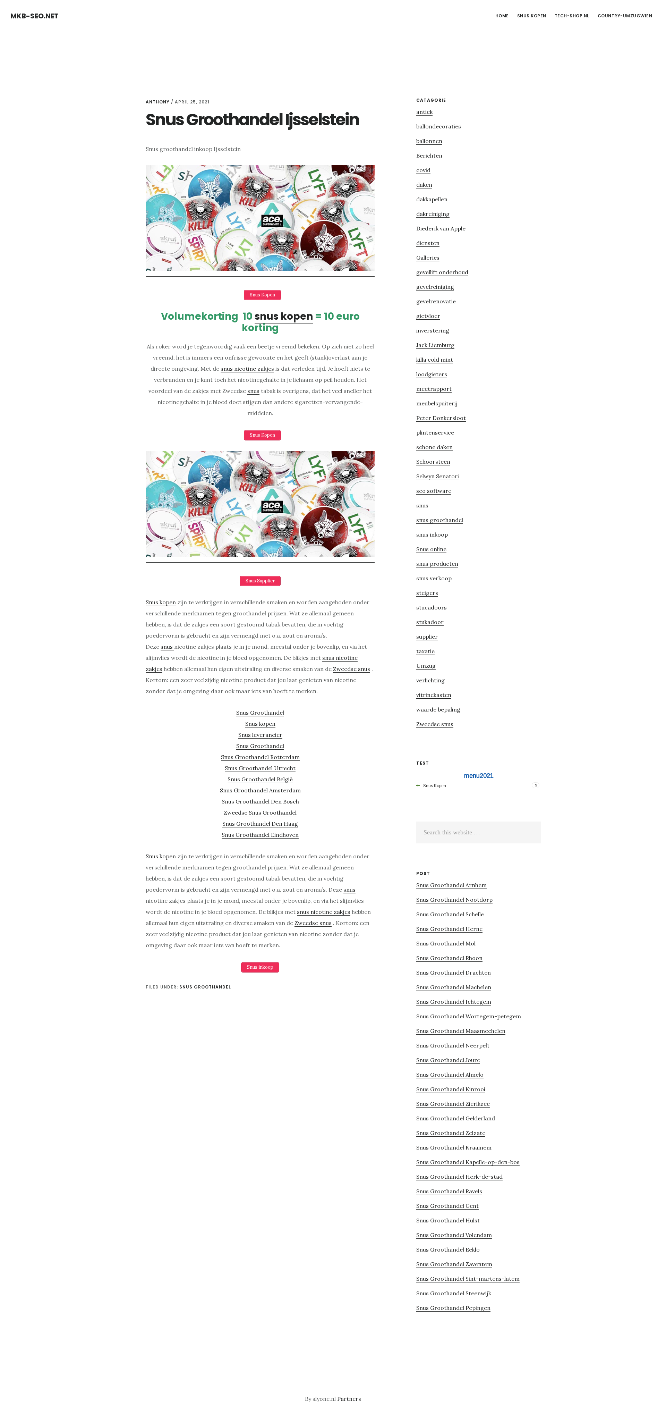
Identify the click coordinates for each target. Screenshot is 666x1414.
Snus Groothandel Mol (446, 943)
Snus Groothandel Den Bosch (260, 801)
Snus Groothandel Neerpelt (452, 1045)
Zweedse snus (351, 668)
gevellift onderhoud (442, 272)
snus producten (437, 563)
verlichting (430, 680)
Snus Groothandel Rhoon (449, 957)
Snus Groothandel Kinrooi (450, 1089)
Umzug (426, 665)
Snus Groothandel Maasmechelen (460, 1030)
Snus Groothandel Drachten (453, 972)
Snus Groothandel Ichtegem (453, 1001)
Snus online (431, 549)
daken (424, 184)
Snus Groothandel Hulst (448, 1220)
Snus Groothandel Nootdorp (454, 899)
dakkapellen (431, 199)
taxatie (425, 651)
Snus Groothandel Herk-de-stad (459, 1176)
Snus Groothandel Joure (448, 1060)
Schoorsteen (433, 461)
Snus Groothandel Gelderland (455, 1118)
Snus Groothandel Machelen (453, 987)
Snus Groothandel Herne (449, 928)
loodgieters (431, 374)
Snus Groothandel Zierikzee (453, 1103)
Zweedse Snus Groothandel (260, 812)
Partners (349, 1398)
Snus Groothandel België (260, 779)
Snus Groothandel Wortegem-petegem (468, 1016)
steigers (427, 592)
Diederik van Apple (441, 228)
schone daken (434, 447)
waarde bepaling (438, 709)
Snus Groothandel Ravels (449, 1191)
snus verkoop (434, 578)
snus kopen (284, 316)
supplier (427, 636)
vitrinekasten (433, 694)
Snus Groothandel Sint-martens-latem (468, 1278)
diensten (427, 242)
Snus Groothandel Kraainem (454, 1147)
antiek (424, 111)
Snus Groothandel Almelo (450, 1074)
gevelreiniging (435, 286)
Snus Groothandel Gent (447, 1205)
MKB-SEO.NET (34, 16)
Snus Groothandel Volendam (454, 1234)
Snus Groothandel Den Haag (260, 823)
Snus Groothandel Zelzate (450, 1132)
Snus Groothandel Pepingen (453, 1307)
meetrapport (434, 388)
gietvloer (428, 315)
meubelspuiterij (437, 403)
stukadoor (430, 621)
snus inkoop (432, 534)
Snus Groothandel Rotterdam (260, 757)
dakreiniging (433, 213)
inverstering (432, 330)
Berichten (429, 155)
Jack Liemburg (435, 345)
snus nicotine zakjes (247, 368)
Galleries (427, 257)
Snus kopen (161, 602)
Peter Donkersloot (441, 417)
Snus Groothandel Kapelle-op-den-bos (468, 1162)
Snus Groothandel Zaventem (454, 1264)
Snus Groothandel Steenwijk (453, 1293)
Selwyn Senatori (437, 476)
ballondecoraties (438, 126)
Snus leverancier (260, 734)
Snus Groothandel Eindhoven (260, 834)
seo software (433, 490)
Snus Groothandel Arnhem (451, 885)
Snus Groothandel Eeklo (448, 1249)
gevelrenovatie (436, 301)
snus (253, 390)
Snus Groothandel (260, 712)
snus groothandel (205, 987)
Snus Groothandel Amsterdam (260, 790)
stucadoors (431, 607)
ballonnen (429, 140)
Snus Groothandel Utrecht (260, 768)
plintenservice (435, 432)
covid (423, 170)
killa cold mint (434, 359)
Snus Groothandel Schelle (450, 914)
